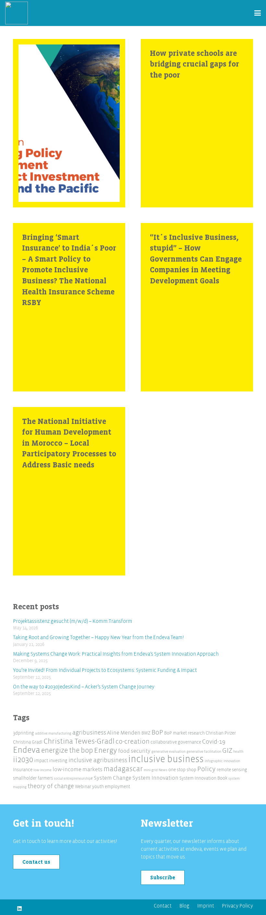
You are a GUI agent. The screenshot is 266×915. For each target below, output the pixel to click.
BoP (157, 732)
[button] (257, 13)
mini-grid (151, 770)
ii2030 (23, 760)
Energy (105, 750)
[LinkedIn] (19, 908)
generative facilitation (204, 751)
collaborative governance (176, 742)
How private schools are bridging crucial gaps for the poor (194, 64)
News (163, 770)
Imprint (205, 906)
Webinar (83, 786)
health (238, 751)
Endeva (26, 750)
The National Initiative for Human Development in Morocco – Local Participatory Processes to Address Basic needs (69, 443)
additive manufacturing (53, 733)
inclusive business (166, 759)
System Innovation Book (203, 778)
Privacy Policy (237, 906)
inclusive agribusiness (97, 760)
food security (134, 751)
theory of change (51, 786)
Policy (206, 769)
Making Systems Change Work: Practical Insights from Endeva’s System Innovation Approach (116, 654)
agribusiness (89, 733)
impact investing (50, 760)
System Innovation (155, 778)
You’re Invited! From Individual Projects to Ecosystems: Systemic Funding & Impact (105, 670)
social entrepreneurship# (73, 778)
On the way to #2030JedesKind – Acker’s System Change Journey (83, 686)
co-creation (132, 741)
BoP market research (184, 733)
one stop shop (182, 769)
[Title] (16, 13)
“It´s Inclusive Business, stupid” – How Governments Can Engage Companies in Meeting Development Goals (196, 259)
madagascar (123, 769)
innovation (232, 761)
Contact (163, 906)
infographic (214, 761)
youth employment (111, 786)
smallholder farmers (33, 778)
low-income (42, 770)
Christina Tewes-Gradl (79, 741)
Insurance (22, 769)
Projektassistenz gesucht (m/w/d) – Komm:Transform (72, 621)
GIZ (227, 750)
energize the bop (67, 750)
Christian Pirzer (221, 733)
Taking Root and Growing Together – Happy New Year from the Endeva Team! (98, 637)
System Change (112, 778)
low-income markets (78, 769)
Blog (184, 906)
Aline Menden (123, 733)
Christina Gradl (27, 742)
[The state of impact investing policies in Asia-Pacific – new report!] (68, 123)
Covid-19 (213, 742)
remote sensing (232, 769)
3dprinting (23, 733)
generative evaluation (168, 751)
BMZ (146, 733)
